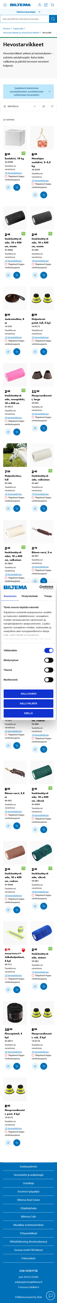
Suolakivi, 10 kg (14, 158)
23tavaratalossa (13, 260)
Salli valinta (28, 703)
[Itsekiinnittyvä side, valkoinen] (42, 455)
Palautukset (28, 1258)
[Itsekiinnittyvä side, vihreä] (42, 853)
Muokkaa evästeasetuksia (28, 1225)
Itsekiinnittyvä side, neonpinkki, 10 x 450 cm (15, 399)
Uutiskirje (28, 1183)
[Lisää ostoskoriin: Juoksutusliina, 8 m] (16, 351)
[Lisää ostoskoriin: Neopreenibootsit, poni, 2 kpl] (16, 1142)
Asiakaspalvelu (28, 1166)
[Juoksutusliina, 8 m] (15, 298)
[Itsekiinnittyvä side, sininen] (42, 933)
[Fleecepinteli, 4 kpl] (15, 1013)
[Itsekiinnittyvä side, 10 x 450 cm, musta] (15, 218)
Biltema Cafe (28, 1216)
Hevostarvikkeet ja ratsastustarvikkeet (21, 32)
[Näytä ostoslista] (46, 5)
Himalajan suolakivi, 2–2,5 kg (41, 162)
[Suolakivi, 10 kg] (15, 138)
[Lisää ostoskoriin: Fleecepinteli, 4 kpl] (16, 1066)
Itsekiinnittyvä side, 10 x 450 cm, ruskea (13, 877)
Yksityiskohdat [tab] (29, 596)
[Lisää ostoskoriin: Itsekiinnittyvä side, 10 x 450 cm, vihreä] (43, 829)
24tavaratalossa (13, 417)
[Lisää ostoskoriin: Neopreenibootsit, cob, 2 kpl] (43, 1066)
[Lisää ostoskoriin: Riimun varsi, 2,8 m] (16, 825)
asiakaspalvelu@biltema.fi (28, 1281)
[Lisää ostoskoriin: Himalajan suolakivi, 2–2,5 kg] (43, 194)
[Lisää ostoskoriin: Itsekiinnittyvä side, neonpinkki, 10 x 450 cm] (16, 432)
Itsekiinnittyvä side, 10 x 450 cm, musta (13, 242)
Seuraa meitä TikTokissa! (28, 1250)
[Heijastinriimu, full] (15, 455)
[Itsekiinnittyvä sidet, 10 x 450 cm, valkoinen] (15, 531)
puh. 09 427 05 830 (28, 1276)
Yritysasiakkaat (28, 1233)
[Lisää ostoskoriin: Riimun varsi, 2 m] (43, 581)
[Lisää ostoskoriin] (8, 187)
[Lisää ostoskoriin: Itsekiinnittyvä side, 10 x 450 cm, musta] (16, 275)
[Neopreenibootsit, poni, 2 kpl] (15, 1089)
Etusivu (6, 28)
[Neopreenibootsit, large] (42, 375)
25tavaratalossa (13, 172)
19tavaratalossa (40, 494)
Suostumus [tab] (10, 596)
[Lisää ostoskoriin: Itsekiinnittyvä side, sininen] (43, 986)
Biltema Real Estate (28, 1200)
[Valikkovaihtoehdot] (5, 5)
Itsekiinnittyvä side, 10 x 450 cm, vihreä (40, 797)
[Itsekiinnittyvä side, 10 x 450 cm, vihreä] (42, 772)
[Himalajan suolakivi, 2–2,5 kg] (42, 138)
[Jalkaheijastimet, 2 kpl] (15, 933)
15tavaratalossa (40, 972)
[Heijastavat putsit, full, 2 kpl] (42, 298)
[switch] (48, 660)
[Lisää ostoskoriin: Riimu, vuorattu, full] (16, 745)
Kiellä (28, 713)
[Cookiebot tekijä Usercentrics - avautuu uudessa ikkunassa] (40, 587)
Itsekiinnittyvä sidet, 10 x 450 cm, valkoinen (13, 556)
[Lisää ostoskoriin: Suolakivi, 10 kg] (16, 187)
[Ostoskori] (52, 5)
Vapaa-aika (18, 28)
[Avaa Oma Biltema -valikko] (39, 5)
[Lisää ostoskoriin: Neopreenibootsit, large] (43, 428)
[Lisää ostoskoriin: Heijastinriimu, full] (16, 508)
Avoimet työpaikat (28, 1191)
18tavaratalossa (40, 260)
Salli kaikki (28, 693)
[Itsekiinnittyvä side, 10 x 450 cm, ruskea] (15, 853)
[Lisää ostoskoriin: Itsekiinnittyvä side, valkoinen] (43, 508)
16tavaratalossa (40, 815)
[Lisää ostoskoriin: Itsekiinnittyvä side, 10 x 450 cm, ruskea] (43, 749)
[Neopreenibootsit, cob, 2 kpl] (42, 1013)
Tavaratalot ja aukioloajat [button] (29, 1175)
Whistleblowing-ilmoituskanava (28, 1241)
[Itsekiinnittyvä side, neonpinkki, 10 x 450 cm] (15, 375)
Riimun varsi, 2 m (42, 552)
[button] (28, 12)
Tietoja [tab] (48, 596)
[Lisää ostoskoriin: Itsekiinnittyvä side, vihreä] (43, 906)
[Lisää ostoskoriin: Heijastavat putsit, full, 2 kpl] (43, 351)
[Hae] (53, 19)
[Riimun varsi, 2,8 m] (15, 772)
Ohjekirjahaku (28, 1208)
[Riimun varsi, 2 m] (42, 531)
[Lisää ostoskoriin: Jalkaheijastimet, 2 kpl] (16, 989)
